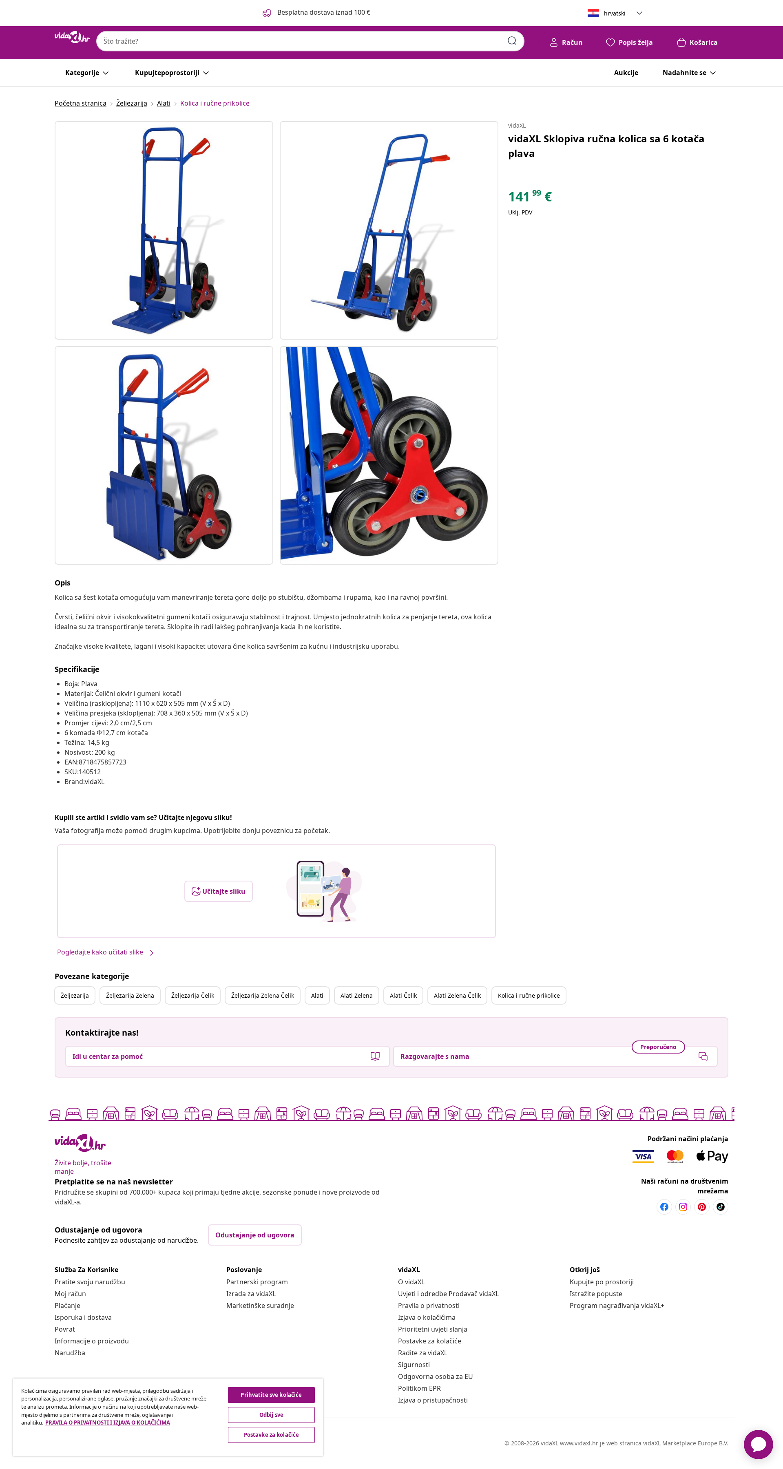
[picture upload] (324, 891)
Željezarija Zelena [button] (130, 995)
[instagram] (683, 1207)
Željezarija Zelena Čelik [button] (262, 995)
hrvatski (615, 13)
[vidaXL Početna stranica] (72, 37)
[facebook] (664, 1207)
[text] (530, 198)
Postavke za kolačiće (429, 1340)
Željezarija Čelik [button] (192, 995)
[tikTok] (721, 1207)
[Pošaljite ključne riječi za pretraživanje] (512, 40)
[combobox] (310, 41)
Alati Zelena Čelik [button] (457, 995)
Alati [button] (317, 995)
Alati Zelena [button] (357, 995)
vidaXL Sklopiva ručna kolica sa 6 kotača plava (606, 146)
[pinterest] (702, 1207)
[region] (168, 1417)
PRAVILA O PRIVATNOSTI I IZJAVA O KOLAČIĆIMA (107, 1422)
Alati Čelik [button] (403, 995)
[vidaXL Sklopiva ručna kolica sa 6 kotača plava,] (163, 230)
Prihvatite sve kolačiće (271, 1394)
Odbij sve (271, 1414)
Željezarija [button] (75, 995)
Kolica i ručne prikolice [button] (529, 995)
